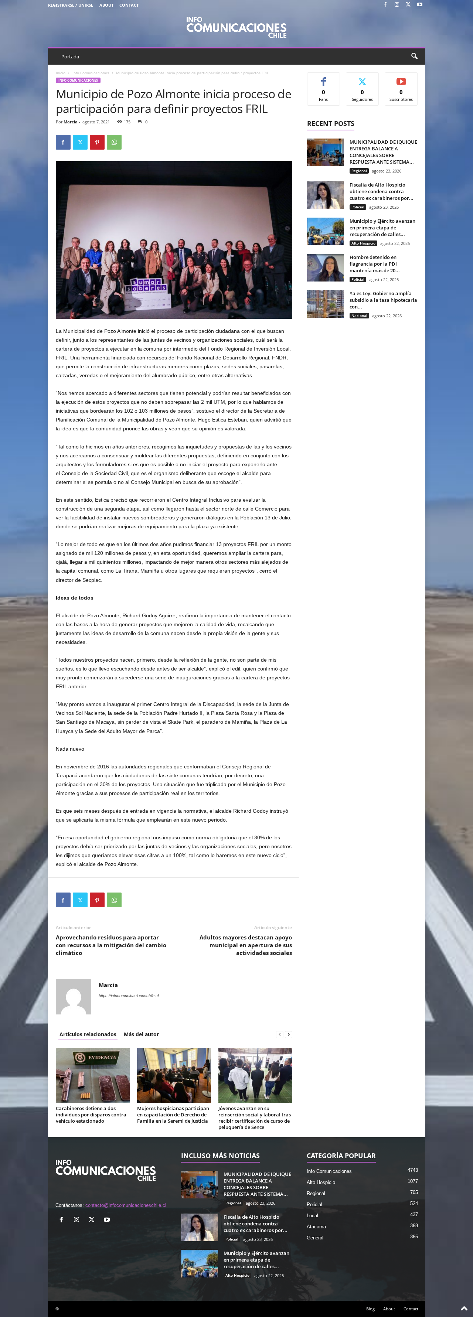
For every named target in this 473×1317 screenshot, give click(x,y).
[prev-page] (279, 1034)
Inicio (60, 72)
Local (312, 1215)
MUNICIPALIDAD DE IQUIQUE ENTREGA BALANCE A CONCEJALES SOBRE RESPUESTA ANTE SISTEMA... (383, 152)
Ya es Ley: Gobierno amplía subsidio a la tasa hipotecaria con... (383, 300)
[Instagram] (396, 5)
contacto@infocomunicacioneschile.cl (125, 1205)
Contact (129, 5)
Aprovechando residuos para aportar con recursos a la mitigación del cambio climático (111, 945)
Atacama (316, 1226)
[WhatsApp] (114, 142)
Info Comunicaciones (90, 72)
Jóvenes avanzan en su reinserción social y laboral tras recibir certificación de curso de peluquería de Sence (254, 1117)
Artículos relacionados (87, 1034)
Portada (70, 56)
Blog (370, 1308)
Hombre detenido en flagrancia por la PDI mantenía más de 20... (375, 264)
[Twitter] (408, 5)
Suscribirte (401, 78)
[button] (414, 56)
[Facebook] (385, 5)
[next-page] (288, 1034)
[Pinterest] (97, 142)
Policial (357, 206)
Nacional (359, 315)
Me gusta (323, 78)
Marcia (71, 121)
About (106, 5)
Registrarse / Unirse (70, 5)
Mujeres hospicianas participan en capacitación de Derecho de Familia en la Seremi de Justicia (173, 1114)
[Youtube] (419, 5)
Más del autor (141, 1034)
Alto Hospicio (363, 243)
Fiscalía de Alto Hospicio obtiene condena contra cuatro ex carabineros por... (382, 191)
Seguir (362, 78)
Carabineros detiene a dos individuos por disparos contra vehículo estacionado (91, 1114)
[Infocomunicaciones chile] (236, 26)
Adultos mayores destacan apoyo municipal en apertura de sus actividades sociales (246, 945)
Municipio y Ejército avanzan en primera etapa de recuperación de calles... (382, 228)
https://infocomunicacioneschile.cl (129, 995)
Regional (359, 170)
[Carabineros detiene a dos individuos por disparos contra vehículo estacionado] (93, 1075)
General (315, 1238)
